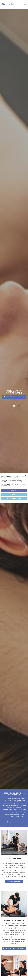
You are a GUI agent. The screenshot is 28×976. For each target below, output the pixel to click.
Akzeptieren (14, 490)
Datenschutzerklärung (15, 500)
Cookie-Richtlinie (6, 500)
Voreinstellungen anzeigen (14, 498)
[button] (26, 475)
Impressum (23, 500)
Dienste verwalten (13, 487)
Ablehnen (14, 494)
